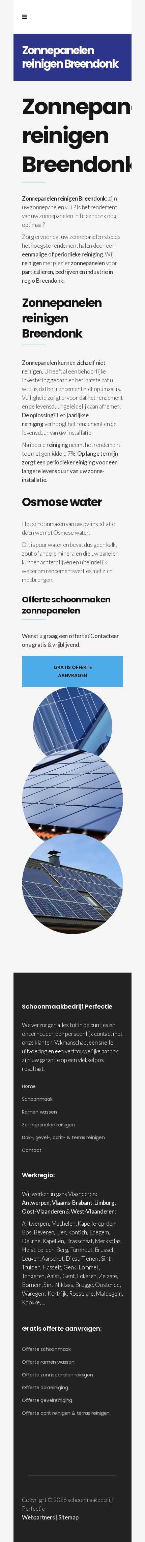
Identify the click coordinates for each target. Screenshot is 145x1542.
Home (29, 1086)
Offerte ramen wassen (48, 1362)
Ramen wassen (39, 1112)
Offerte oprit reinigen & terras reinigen (66, 1413)
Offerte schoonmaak (46, 1349)
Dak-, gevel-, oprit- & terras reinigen (63, 1137)
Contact (31, 1150)
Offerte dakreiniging (45, 1387)
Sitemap (68, 1517)
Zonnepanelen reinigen (48, 1124)
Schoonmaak (37, 1099)
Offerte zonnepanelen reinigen (57, 1374)
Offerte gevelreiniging (47, 1400)
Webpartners (38, 1517)
